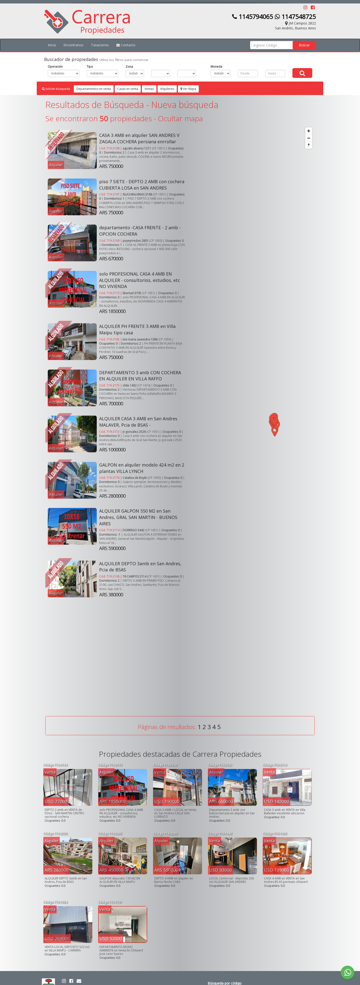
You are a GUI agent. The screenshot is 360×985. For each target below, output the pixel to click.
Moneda (216, 66)
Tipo (90, 66)
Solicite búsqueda (57, 89)
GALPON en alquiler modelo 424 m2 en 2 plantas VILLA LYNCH (141, 468)
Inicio (52, 45)
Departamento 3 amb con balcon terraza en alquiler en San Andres (232, 813)
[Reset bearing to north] (308, 145)
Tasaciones (100, 45)
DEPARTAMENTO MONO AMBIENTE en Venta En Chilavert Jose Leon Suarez (121, 950)
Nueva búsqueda (184, 105)
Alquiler (56, 165)
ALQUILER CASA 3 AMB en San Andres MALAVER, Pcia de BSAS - (138, 422)
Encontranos (73, 45)
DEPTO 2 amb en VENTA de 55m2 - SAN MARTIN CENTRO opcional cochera (64, 813)
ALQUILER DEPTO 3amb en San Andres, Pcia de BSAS (66, 880)
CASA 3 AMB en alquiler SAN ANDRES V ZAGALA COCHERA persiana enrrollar (139, 138)
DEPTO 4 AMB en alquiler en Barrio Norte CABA (173, 880)
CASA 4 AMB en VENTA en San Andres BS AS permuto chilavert (286, 880)
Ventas (149, 89)
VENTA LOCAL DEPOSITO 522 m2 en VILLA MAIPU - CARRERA (67, 948)
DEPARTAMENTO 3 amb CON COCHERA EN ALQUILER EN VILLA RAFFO (140, 376)
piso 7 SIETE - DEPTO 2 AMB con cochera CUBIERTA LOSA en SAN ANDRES (141, 185)
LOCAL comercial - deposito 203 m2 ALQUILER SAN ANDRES (231, 880)
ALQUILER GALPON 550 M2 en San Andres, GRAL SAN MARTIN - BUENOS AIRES (138, 517)
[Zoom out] (308, 138)
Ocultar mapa (180, 118)
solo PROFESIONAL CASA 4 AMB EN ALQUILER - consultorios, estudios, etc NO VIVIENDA (139, 280)
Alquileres (167, 89)
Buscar (304, 45)
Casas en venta (127, 89)
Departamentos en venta (93, 89)
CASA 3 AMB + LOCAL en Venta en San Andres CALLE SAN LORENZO (175, 813)
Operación (55, 66)
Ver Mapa (189, 89)
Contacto (127, 45)
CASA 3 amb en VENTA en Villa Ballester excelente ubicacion (284, 811)
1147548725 (298, 16)
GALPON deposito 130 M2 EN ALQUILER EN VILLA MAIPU (119, 880)
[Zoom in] (308, 130)
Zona (129, 66)
